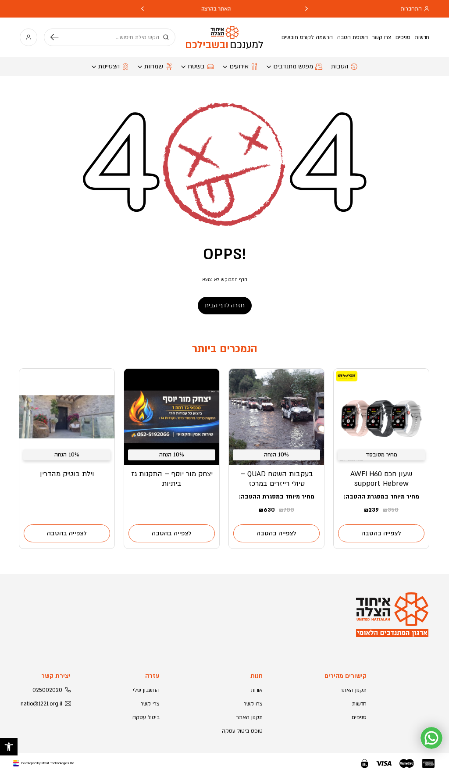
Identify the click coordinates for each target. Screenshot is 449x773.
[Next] (142, 9)
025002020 (47, 690)
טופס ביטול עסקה (242, 730)
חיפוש (57, 37)
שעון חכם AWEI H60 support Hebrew (381, 478)
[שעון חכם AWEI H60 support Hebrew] (381, 417)
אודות (257, 690)
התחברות (411, 8)
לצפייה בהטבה (381, 533)
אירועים (239, 66)
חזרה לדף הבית (225, 305)
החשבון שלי (146, 690)
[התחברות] (28, 37)
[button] (9, 746)
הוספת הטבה (352, 37)
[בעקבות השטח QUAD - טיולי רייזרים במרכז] (276, 417)
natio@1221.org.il (41, 703)
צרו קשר (381, 37)
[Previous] (306, 9)
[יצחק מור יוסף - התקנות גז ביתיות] (172, 417)
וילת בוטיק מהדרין (67, 474)
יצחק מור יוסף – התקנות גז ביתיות (172, 478)
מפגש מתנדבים (293, 66)
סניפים (403, 37)
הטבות (339, 66)
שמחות (153, 66)
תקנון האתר (353, 690)
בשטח (196, 66)
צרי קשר (150, 703)
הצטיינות (109, 66)
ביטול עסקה (146, 717)
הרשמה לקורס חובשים (307, 37)
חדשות (422, 37)
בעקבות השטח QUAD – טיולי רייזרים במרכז (276, 478)
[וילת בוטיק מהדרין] (67, 417)
